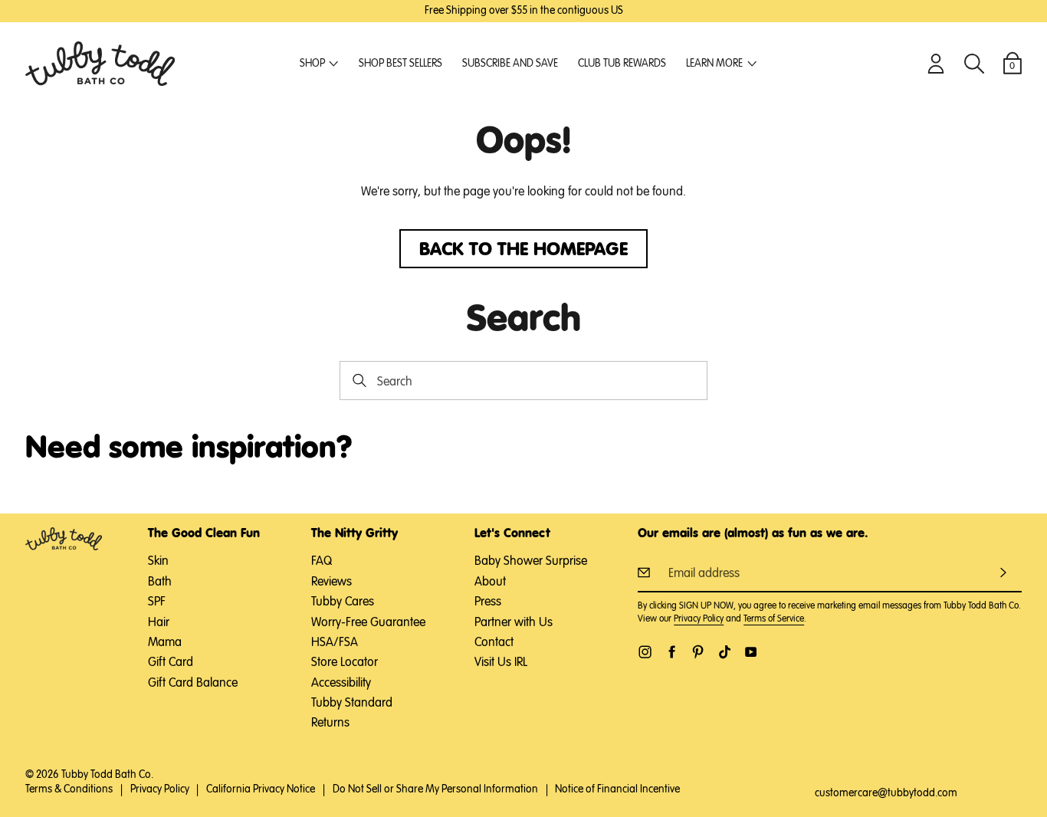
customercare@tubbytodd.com (886, 793)
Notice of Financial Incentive (617, 789)
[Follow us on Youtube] (750, 652)
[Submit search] (359, 380)
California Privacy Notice (260, 789)
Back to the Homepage (523, 250)
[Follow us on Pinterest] (698, 652)
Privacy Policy (699, 619)
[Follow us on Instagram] (645, 652)
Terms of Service (773, 619)
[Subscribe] (1003, 572)
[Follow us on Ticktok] (724, 652)
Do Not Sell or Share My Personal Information (435, 789)
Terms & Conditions (69, 789)
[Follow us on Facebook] (672, 652)
